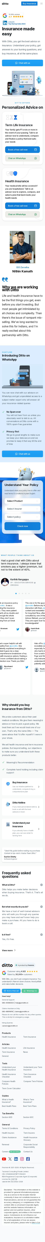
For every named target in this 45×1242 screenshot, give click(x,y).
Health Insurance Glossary (30, 1138)
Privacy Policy (29, 1128)
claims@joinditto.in (22, 1011)
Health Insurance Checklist (9, 1075)
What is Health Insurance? (8, 1100)
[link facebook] (28, 1159)
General (5, 1056)
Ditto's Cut (36, 1223)
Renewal (5, 1144)
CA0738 (14, 1179)
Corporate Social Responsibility (31, 1145)
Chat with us (24, 63)
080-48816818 (7, 1011)
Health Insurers (8, 1133)
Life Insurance (29, 1048)
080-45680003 (8, 1003)
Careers (11, 1151)
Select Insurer (14, 508)
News (25, 1052)
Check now (22, 526)
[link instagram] (22, 1159)
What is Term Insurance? (28, 1100)
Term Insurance (29, 1037)
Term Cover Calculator (11, 1088)
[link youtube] (4, 1159)
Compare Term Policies (33, 1081)
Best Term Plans (29, 1106)
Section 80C (28, 1117)
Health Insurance (9, 1037)
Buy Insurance (29, 3)
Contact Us (28, 1151)
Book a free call (13, 991)
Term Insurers (29, 1133)
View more (7, 950)
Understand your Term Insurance (33, 1068)
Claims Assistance (9, 1137)
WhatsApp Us (32, 991)
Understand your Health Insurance (9, 1068)
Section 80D (7, 1117)
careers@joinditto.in (10, 1026)
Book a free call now (18, 149)
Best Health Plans (9, 1106)
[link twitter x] (10, 1159)
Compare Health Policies (8, 1082)
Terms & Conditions (10, 1128)
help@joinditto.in (21, 1003)
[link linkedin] (16, 1159)
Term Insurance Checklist (30, 1075)
